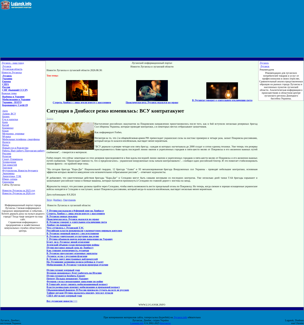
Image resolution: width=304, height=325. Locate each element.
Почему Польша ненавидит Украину (68, 278)
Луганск (6, 66)
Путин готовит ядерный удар (63, 270)
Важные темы (9, 93)
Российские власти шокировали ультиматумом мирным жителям (84, 230)
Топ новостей (9, 165)
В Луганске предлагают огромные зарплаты (72, 253)
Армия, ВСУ (9, 113)
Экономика (8, 173)
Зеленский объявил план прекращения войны (73, 244)
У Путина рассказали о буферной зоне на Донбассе (75, 210)
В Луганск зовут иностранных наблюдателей (72, 259)
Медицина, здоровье (13, 133)
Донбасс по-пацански (59, 225)
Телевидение (9, 162)
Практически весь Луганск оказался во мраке (73, 219)
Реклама (6, 153)
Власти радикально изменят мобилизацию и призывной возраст (83, 287)
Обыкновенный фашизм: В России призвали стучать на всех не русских (88, 290)
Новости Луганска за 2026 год (18, 193)
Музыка (6, 136)
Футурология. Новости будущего (20, 170)
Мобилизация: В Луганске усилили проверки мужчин (77, 264)
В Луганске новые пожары (62, 216)
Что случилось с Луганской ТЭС (65, 227)
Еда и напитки (10, 119)
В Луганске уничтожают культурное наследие (73, 236)
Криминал (7, 128)
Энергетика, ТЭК (11, 176)
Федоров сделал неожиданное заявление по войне (75, 281)
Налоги (6, 142)
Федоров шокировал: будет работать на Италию (74, 273)
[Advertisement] (152, 34)
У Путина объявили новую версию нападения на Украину (80, 239)
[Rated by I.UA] (155, 314)
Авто (5, 110)
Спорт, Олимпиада (12, 159)
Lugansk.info (137, 323)
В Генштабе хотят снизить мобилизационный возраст (77, 284)
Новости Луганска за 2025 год (18, 190)
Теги (49, 200)
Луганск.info (180, 317)
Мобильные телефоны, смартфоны (21, 139)
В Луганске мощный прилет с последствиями (73, 233)
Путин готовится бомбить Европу (66, 275)
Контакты (165, 323)
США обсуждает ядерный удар (64, 295)
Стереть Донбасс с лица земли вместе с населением (76, 213)
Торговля (7, 167)
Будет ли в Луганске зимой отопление (68, 242)
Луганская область (12, 69)
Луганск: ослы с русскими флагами (67, 256)
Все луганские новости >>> (62, 301)
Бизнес (6, 116)
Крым (5, 130)
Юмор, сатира (9, 179)
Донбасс (57, 200)
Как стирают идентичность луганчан (68, 250)
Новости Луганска (12, 72)
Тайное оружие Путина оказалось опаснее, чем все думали (80, 293)
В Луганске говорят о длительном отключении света (77, 222)
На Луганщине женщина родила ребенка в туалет (75, 262)
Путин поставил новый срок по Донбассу (70, 247)
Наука (5, 145)
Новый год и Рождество (15, 147)
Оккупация (69, 200)
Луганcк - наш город (13, 63)
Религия (6, 156)
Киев (5, 122)
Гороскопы (8, 182)
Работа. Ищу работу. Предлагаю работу (23, 150)
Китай (5, 125)
